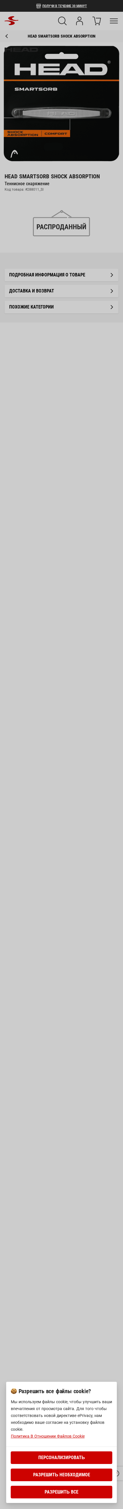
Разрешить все (61, 1492)
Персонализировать (61, 1457)
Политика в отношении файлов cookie (48, 1436)
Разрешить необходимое (61, 1474)
